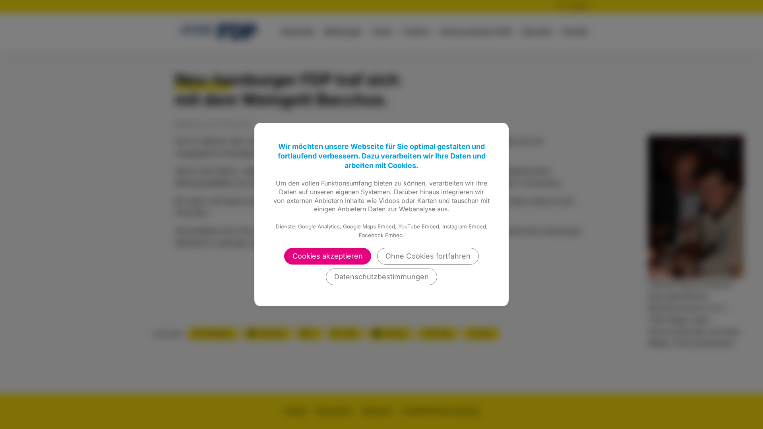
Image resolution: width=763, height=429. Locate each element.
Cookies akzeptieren (327, 256)
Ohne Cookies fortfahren (428, 256)
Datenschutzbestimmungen (381, 276)
